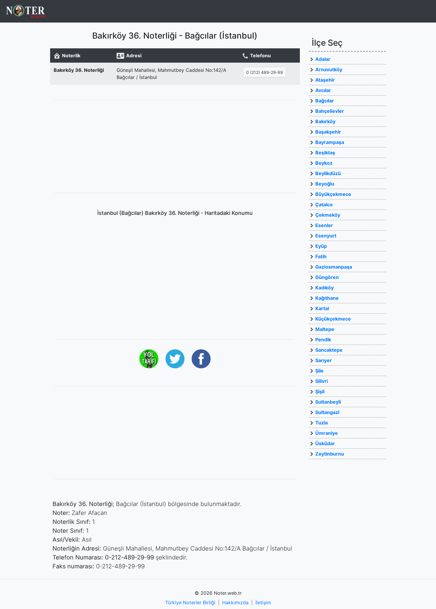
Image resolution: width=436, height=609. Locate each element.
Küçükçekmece (333, 319)
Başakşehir (328, 132)
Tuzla (321, 423)
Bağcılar (324, 101)
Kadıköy (324, 288)
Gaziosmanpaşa (333, 267)
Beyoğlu (324, 184)
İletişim (263, 602)
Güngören (327, 277)
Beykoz (323, 163)
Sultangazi (327, 412)
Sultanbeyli (328, 402)
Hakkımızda (235, 602)
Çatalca (323, 204)
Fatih (321, 256)
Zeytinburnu (329, 454)
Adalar (322, 59)
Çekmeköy (327, 215)
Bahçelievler (329, 111)
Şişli (319, 391)
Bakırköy (325, 121)
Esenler (324, 225)
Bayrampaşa (329, 142)
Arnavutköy (328, 69)
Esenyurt (325, 236)
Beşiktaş (325, 153)
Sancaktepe (329, 350)
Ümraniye (326, 433)
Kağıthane (327, 298)
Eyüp (321, 246)
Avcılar (323, 90)
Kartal (322, 308)
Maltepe (324, 329)
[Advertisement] (175, 146)
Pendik (323, 339)
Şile (319, 371)
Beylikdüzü (328, 173)
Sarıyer (323, 360)
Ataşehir (325, 80)
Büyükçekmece (333, 194)
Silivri (321, 381)
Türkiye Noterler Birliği (190, 602)
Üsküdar (325, 443)
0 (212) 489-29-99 (264, 72)
